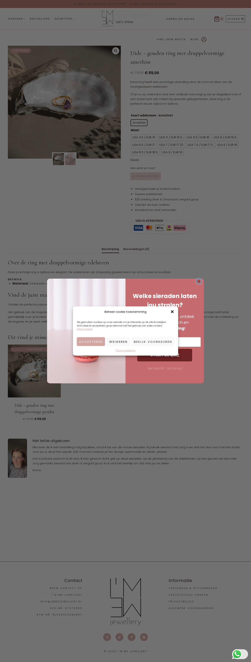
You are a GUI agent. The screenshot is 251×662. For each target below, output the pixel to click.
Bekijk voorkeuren (153, 341)
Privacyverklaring (126, 350)
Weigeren (118, 341)
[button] (172, 312)
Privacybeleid (85, 329)
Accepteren (91, 341)
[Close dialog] (199, 281)
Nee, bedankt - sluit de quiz (164, 368)
